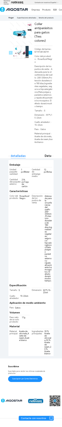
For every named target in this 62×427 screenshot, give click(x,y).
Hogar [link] (11, 18)
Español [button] (53, 2)
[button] (30, 53)
